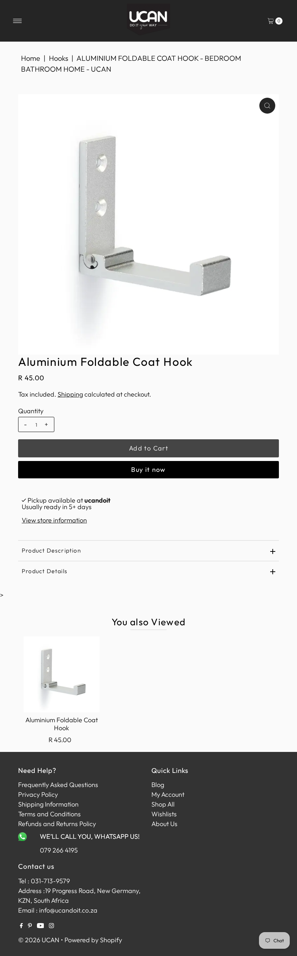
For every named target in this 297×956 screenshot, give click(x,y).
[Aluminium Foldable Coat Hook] (62, 674)
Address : (31, 891)
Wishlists (164, 814)
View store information (54, 520)
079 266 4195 (59, 850)
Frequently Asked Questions (58, 785)
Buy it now (148, 469)
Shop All (163, 804)
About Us (164, 824)
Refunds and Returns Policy (57, 824)
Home (30, 58)
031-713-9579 (50, 881)
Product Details (44, 571)
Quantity (30, 411)
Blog (157, 785)
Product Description (51, 550)
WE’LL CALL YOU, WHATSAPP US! (90, 836)
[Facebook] (21, 926)
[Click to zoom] (267, 106)
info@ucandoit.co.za (68, 910)
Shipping (70, 394)
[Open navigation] (17, 21)
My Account (167, 794)
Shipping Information (48, 804)
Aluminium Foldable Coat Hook (61, 724)
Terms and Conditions (49, 814)
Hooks (58, 58)
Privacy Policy (38, 794)
